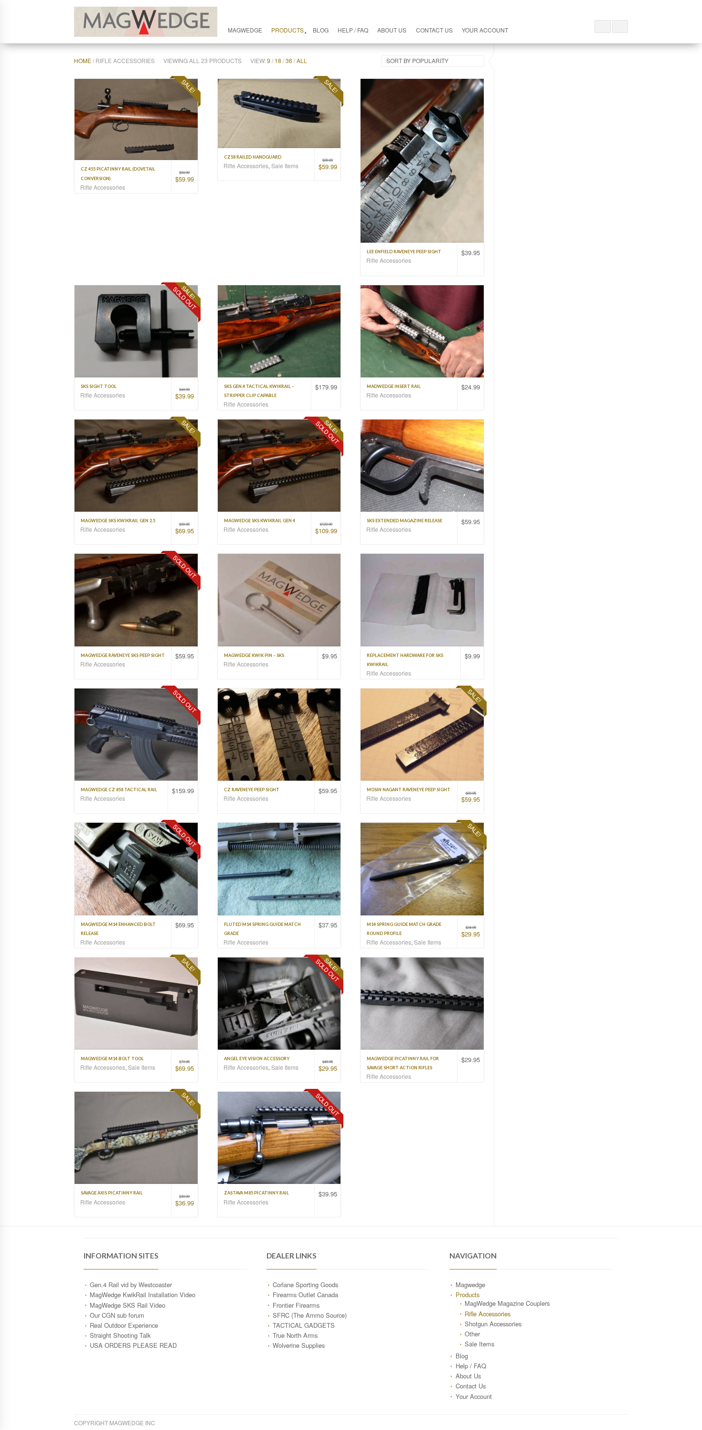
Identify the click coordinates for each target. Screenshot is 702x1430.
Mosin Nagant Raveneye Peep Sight (408, 789)
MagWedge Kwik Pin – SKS (254, 655)
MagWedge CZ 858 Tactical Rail (119, 789)
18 (278, 60)
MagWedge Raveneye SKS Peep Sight (123, 655)
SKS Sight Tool (99, 386)
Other (472, 1333)
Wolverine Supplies (299, 1345)
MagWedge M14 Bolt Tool (112, 1058)
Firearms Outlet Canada (305, 1294)
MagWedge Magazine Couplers (507, 1303)
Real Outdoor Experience (124, 1325)
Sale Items (284, 165)
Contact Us (434, 30)
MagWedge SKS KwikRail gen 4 (259, 520)
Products (287, 30)
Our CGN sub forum (117, 1315)
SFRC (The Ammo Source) (310, 1315)
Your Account (485, 30)
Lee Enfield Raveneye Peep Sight (404, 251)
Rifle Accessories (102, 187)
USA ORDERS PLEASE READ (133, 1345)
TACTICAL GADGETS (304, 1325)
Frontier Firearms (296, 1305)
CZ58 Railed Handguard (252, 157)
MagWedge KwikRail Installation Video (142, 1294)
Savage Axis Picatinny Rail (112, 1192)
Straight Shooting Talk (120, 1335)
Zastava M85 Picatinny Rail (256, 1192)
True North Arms (295, 1335)
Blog (321, 30)
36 (289, 60)
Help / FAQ (353, 30)
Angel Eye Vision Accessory (256, 1058)
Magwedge (245, 30)
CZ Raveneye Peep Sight (251, 789)
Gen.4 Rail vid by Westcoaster (131, 1284)
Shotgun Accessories (493, 1323)
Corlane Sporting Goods (305, 1284)
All (302, 60)
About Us (391, 30)
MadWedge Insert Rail (394, 386)
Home (82, 60)
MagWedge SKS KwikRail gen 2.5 (118, 520)
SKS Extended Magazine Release (404, 520)
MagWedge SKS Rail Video (127, 1305)
